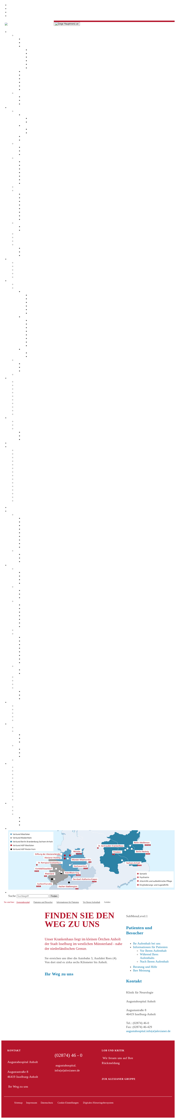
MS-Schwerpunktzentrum (45, 49)
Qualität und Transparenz (37, 46)
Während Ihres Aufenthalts (39, 316)
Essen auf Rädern (33, 248)
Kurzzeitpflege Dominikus (31, 237)
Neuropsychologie (33, 172)
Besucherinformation (42, 345)
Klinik (19, 111)
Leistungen (15, 107)
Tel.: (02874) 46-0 (137, 1023)
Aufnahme (35, 305)
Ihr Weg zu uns (59, 974)
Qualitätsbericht (39, 57)
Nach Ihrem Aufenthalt (36, 349)
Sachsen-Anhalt (25, 500)
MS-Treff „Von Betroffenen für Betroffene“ (49, 251)
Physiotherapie (31, 179)
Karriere (13, 378)
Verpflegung (36, 331)
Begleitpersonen (39, 309)
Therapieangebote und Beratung (35, 158)
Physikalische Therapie (36, 176)
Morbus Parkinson (33, 114)
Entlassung (35, 356)
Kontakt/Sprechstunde (42, 122)
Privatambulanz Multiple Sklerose (43, 215)
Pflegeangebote (31, 150)
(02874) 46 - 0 (68, 1055)
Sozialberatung (31, 183)
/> (52, 22)
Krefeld (20, 479)
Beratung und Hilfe (27, 360)
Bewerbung (22, 388)
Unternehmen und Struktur (38, 42)
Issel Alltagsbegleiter (35, 230)
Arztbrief (34, 352)
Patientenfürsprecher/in (43, 67)
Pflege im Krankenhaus (29, 143)
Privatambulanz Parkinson (38, 219)
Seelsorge (28, 78)
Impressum (31, 1102)
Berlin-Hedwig (24, 461)
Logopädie (28, 168)
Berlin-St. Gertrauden (28, 457)
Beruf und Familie (26, 414)
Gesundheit (22, 410)
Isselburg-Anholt (39, 342)
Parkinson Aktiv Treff (35, 255)
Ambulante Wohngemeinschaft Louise (39, 241)
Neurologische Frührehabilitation (42, 136)
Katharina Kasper (26, 468)
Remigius (21, 493)
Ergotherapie (30, 161)
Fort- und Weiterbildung (30, 392)
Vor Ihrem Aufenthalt (35, 291)
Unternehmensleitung (35, 39)
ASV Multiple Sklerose (36, 194)
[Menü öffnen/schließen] (67, 24)
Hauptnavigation (18, 8)
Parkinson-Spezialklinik (44, 53)
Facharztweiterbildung (29, 396)
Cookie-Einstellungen (68, 1102)
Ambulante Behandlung (30, 190)
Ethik (25, 75)
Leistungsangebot (40, 118)
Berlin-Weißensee (26, 464)
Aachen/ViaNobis (26, 453)
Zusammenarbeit (25, 425)
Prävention (28, 89)
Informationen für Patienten (32, 287)
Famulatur (21, 399)
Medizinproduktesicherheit (38, 439)
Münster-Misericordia (28, 486)
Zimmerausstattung (41, 327)
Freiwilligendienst (26, 407)
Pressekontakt (30, 103)
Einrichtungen (17, 259)
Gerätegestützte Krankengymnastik (44, 165)
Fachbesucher (16, 417)
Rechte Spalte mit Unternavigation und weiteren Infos (42, 12)
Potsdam (20, 489)
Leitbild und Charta (34, 71)
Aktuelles (21, 93)
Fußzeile (13, 15)
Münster (20, 482)
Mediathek (28, 96)
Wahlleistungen (24, 186)
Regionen (14, 446)
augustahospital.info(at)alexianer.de (148, 1031)
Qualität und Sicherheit (29, 428)
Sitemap (18, 1102)
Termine (27, 100)
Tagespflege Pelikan (27, 233)
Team (25, 140)
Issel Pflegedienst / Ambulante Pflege (38, 223)
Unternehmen (16, 31)
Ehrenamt (21, 403)
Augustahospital (25, 262)
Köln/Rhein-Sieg (25, 475)
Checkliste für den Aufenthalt (47, 298)
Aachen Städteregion (28, 450)
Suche (12, 443)
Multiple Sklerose (33, 125)
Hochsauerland (24, 471)
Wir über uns (23, 35)
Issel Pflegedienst (26, 266)
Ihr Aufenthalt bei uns (28, 284)
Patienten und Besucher (23, 280)
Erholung (34, 338)
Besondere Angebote (28, 244)
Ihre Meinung (37, 64)
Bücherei (34, 334)
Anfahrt (33, 302)
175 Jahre (28, 85)
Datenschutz (36, 320)
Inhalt (11, 5)
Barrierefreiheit (38, 324)
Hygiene (34, 60)
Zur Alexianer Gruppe (118, 1079)
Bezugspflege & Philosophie (40, 147)
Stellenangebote (25, 385)
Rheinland (21, 497)
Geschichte (29, 82)
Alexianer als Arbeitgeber (31, 381)
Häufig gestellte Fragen (43, 313)
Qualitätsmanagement (35, 432)
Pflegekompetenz (32, 154)
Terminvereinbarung (41, 295)
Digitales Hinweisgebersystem (98, 1102)
